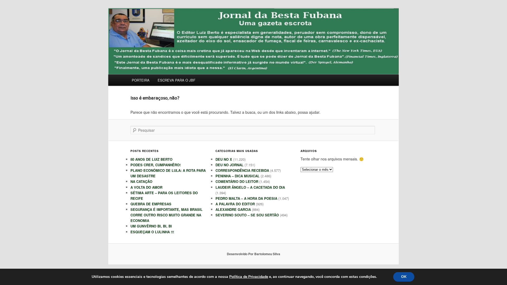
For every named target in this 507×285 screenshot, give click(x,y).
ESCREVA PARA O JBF (176, 80)
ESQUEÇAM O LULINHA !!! (152, 231)
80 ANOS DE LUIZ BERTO (151, 159)
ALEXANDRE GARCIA (233, 209)
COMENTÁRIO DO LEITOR (236, 181)
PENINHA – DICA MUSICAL (237, 175)
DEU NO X (223, 159)
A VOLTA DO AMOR (146, 187)
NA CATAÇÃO (141, 181)
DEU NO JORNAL (229, 164)
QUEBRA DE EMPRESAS (150, 203)
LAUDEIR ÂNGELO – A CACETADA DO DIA (250, 187)
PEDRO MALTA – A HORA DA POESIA (246, 198)
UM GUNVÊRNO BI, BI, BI (151, 226)
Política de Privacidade (248, 276)
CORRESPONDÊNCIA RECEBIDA (242, 170)
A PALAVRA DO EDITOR (235, 203)
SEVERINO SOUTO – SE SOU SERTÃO (247, 214)
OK (403, 276)
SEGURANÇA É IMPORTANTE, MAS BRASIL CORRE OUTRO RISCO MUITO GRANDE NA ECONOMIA (166, 215)
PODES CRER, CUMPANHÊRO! (155, 164)
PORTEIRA (140, 80)
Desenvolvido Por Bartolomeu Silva (253, 253)
